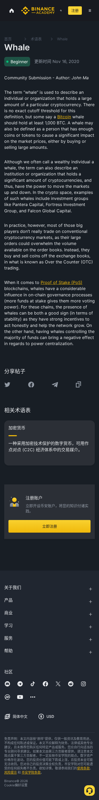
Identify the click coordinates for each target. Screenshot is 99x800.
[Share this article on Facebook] (31, 384)
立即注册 (49, 526)
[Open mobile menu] (90, 10)
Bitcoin (64, 116)
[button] (90, 10)
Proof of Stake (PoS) (61, 282)
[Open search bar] (59, 10)
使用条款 (83, 768)
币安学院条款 (31, 772)
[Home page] (38, 10)
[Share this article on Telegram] (55, 384)
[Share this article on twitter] (7, 384)
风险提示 (10, 772)
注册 (75, 10)
